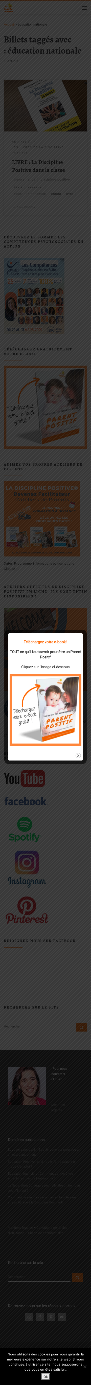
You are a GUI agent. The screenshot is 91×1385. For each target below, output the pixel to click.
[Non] (84, 1366)
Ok (45, 1377)
